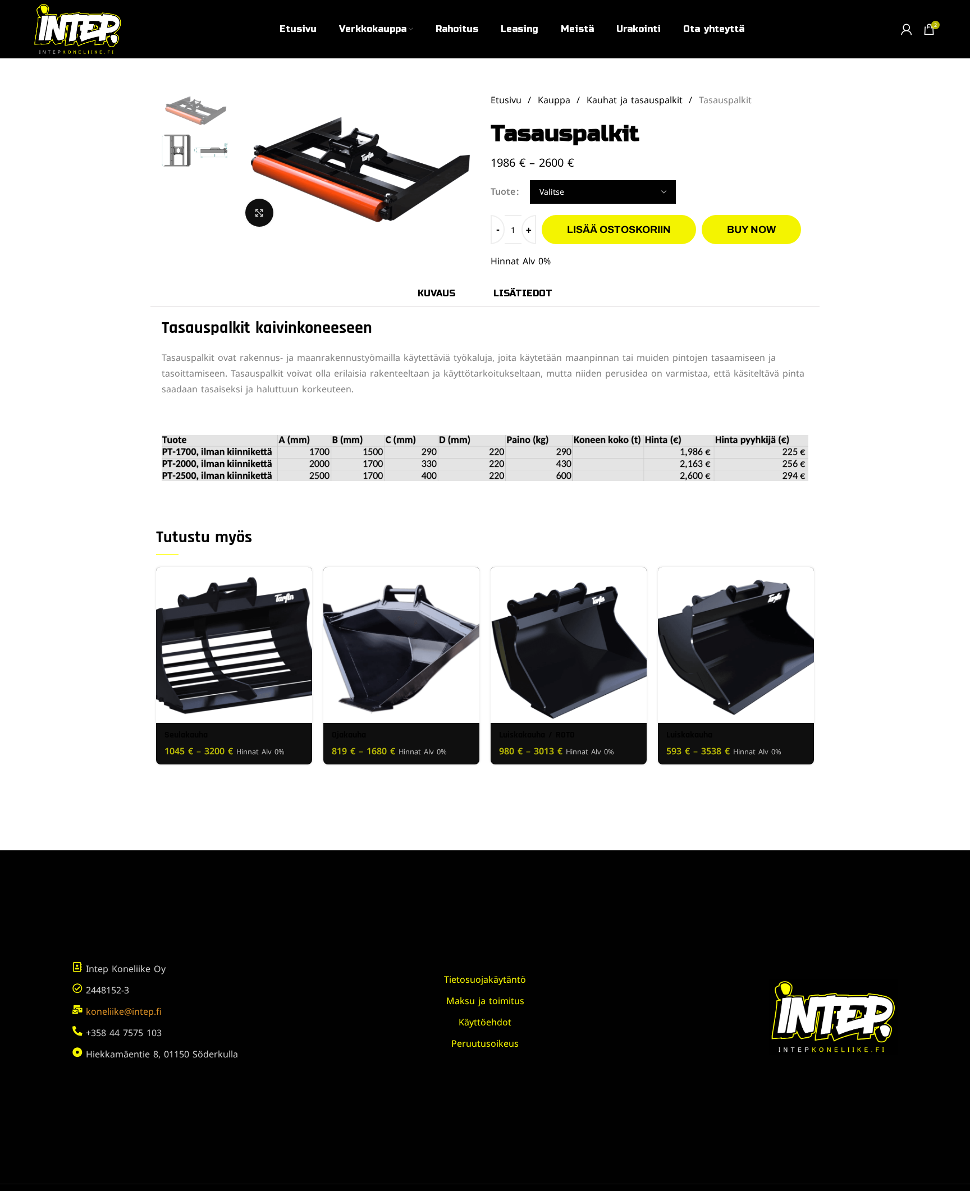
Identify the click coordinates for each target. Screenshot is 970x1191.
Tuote (503, 191)
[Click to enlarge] (259, 213)
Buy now (751, 229)
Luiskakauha (689, 735)
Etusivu (508, 100)
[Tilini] (906, 29)
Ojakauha (349, 735)
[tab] (436, 293)
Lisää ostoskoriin (619, 229)
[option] (195, 109)
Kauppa (556, 100)
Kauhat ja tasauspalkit (636, 100)
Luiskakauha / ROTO (537, 735)
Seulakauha (186, 735)
